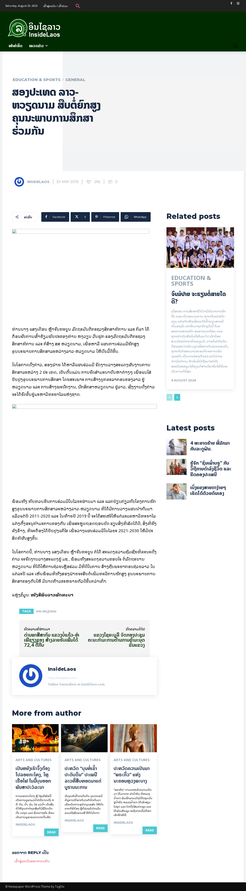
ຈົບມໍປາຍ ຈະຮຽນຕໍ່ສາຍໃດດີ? (198, 297)
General (75, 80)
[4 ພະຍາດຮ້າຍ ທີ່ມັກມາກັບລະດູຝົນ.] (176, 447)
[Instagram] (238, 3)
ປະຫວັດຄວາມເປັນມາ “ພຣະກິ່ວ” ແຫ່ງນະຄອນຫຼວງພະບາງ (132, 774)
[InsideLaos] (20, 182)
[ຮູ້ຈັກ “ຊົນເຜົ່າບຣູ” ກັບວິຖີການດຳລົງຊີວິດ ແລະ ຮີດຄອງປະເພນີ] (176, 467)
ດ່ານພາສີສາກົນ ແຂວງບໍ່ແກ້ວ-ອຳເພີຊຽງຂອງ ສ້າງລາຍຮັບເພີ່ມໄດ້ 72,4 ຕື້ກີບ (51, 640)
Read (51, 832)
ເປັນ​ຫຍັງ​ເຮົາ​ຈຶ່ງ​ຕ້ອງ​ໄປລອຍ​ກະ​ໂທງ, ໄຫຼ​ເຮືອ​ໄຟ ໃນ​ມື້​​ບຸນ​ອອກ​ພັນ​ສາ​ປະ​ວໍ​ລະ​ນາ (33, 777)
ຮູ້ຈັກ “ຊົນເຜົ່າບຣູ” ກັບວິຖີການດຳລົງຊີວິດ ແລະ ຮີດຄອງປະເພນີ (210, 468)
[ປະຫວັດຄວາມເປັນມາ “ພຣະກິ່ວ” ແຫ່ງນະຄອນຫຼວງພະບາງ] (133, 738)
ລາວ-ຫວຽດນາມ (46, 611)
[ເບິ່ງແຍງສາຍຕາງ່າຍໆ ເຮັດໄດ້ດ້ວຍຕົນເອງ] (176, 491)
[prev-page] (169, 397)
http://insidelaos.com (62, 678)
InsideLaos (38, 182)
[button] (78, 6)
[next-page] (177, 397)
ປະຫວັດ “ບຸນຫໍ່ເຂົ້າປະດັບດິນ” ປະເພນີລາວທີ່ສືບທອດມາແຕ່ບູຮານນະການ (83, 777)
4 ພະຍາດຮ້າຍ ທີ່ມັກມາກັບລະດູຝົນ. (210, 446)
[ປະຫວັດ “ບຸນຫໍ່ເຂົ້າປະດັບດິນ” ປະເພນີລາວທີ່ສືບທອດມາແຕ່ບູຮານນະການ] (84, 738)
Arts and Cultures (34, 760)
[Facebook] (231, 3)
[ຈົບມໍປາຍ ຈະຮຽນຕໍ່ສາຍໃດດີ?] (200, 247)
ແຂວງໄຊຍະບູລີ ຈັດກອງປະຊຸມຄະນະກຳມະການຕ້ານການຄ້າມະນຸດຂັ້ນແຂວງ (116, 640)
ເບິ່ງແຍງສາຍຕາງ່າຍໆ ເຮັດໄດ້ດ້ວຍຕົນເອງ (208, 490)
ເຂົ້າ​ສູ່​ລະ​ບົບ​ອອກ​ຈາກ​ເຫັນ (32, 861)
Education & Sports (37, 80)
